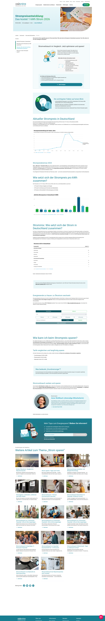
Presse (71, 1)
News (64, 1)
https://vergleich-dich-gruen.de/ (74, 303)
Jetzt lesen (20, 476)
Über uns (61, 1)
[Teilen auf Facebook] (24, 586)
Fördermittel (58, 4)
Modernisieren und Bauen (49, 4)
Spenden (82, 1)
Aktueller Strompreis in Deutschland (23, 41)
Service (71, 4)
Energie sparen (39, 4)
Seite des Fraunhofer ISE (40, 284)
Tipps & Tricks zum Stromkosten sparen (47, 387)
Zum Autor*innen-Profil (57, 406)
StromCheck (79, 387)
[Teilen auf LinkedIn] (30, 586)
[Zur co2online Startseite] (20, 5)
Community (86, 4)
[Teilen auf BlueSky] (27, 586)
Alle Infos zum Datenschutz (49, 439)
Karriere (74, 1)
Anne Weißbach (38, 23)
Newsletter (67, 1)
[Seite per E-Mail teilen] (33, 586)
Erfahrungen (65, 4)
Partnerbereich (78, 1)
